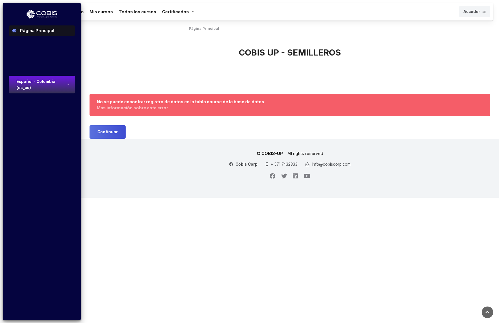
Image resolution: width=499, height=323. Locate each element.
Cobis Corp (246, 164)
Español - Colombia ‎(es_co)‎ (35, 84)
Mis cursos (101, 11)
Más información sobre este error (132, 107)
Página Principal (204, 28)
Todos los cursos (137, 11)
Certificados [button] (175, 11)
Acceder (471, 11)
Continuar (107, 132)
